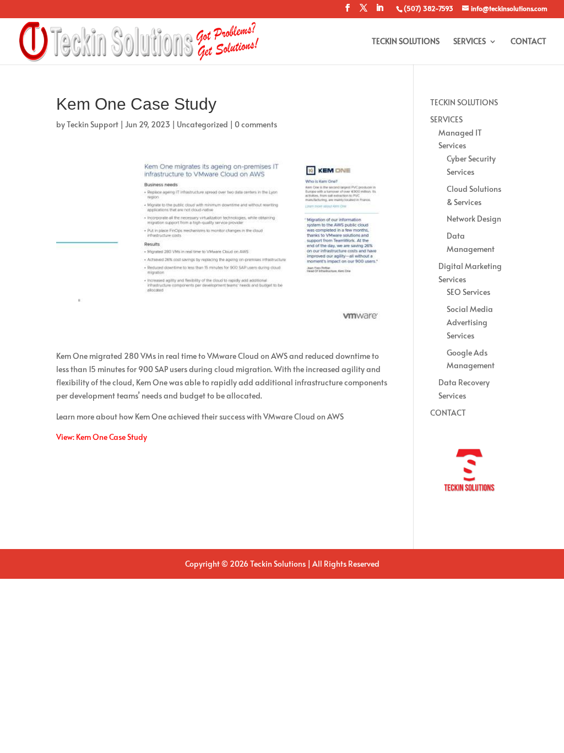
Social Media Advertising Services (470, 322)
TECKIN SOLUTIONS (406, 41)
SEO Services (468, 292)
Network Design (474, 218)
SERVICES (469, 41)
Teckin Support (92, 124)
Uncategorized (202, 124)
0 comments (256, 124)
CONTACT (528, 41)
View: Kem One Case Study (101, 437)
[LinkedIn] (379, 11)
